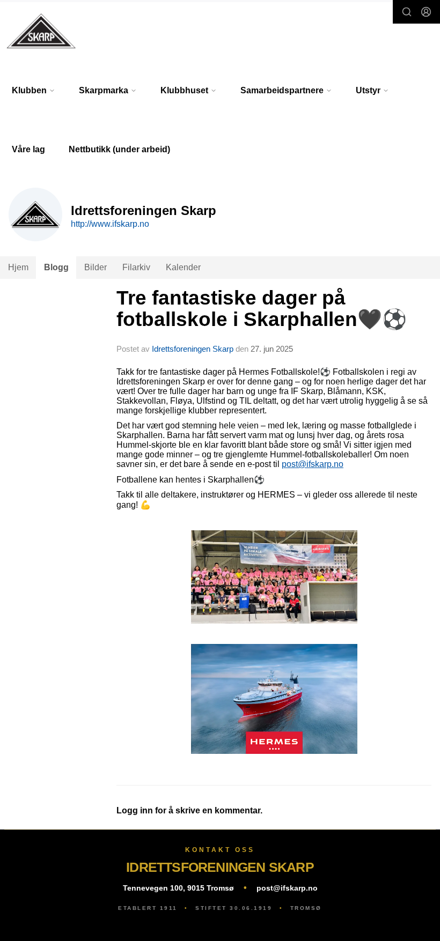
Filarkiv (136, 267)
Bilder (95, 267)
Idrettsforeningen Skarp (192, 348)
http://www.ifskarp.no (110, 223)
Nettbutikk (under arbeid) (119, 149)
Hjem (18, 267)
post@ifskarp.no (312, 464)
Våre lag (28, 149)
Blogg (56, 267)
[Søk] (406, 11)
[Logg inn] (426, 11)
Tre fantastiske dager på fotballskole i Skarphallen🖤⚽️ (261, 309)
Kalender (183, 267)
